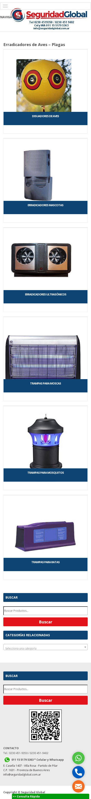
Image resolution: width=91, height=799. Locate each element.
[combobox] (45, 647)
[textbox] (45, 648)
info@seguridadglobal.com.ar (22, 774)
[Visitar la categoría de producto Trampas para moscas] (45, 316)
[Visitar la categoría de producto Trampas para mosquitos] (45, 405)
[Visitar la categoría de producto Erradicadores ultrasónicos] (45, 227)
